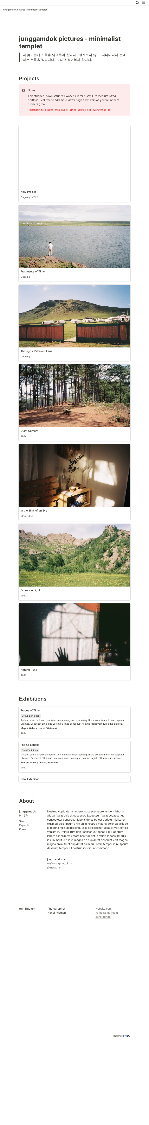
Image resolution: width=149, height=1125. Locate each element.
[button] (137, 2)
